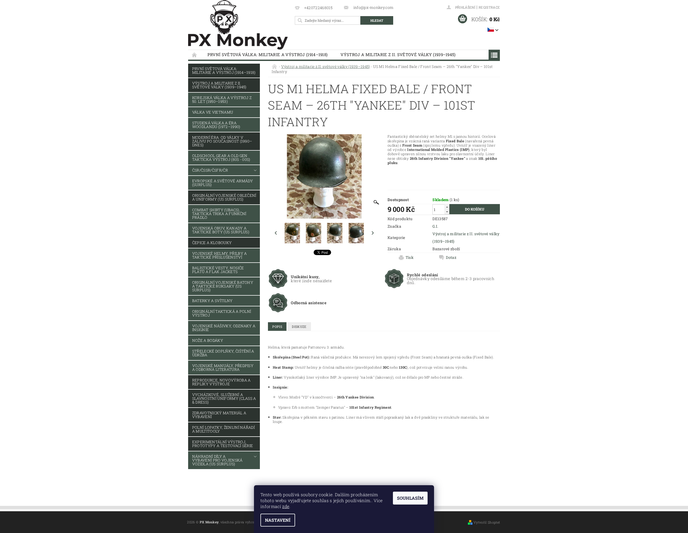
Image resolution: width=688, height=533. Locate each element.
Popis (277, 326)
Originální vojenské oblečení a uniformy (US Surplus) (224, 197)
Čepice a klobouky (212, 242)
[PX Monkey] (238, 25)
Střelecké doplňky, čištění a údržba (223, 353)
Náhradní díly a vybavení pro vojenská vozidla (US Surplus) (217, 460)
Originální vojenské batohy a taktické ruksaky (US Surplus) (222, 286)
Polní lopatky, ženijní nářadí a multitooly (223, 429)
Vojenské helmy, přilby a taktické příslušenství (219, 255)
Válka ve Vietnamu (212, 112)
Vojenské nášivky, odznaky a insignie (224, 327)
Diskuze (299, 326)
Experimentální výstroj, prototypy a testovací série (222, 443)
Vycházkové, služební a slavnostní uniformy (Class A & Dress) (224, 398)
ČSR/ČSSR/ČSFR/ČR (210, 170)
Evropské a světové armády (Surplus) (222, 182)
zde (285, 506)
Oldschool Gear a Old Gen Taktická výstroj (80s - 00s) (221, 157)
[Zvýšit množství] (447, 206)
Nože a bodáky (207, 340)
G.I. (435, 226)
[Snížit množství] (447, 211)
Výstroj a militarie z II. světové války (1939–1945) (398, 54)
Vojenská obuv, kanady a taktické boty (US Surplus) (220, 230)
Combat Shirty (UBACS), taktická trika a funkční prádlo (219, 213)
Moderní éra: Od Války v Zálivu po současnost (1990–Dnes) (222, 141)
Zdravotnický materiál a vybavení (219, 414)
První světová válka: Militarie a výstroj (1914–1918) (267, 54)
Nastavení (278, 520)
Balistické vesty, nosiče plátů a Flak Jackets (218, 269)
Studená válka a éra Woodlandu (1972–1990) (216, 124)
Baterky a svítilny (212, 300)
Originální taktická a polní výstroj (221, 313)
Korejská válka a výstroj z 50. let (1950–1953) (222, 99)
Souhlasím (410, 498)
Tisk (410, 257)
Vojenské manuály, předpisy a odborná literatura (222, 367)
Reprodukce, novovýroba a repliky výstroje (221, 382)
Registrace (489, 7)
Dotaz (451, 257)
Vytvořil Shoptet (487, 522)
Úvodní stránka (194, 54)
